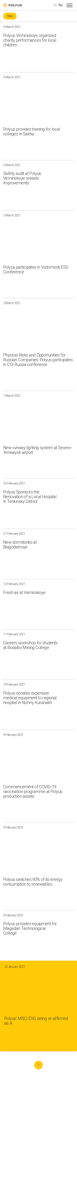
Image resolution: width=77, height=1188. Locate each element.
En (55, 5)
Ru (60, 5)
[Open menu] (69, 5)
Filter (10, 16)
